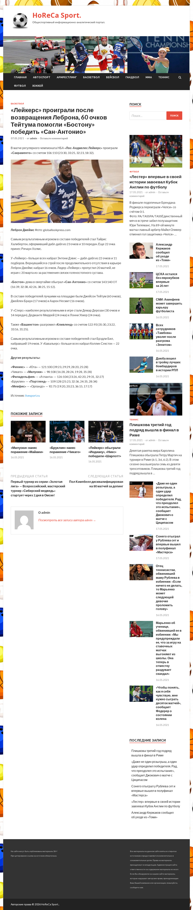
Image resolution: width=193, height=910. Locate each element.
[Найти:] (155, 115)
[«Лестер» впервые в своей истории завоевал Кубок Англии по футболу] (155, 168)
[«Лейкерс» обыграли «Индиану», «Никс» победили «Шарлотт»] (105, 443)
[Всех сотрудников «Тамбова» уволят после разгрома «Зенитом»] (141, 338)
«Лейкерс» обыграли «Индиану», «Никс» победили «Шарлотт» (104, 452)
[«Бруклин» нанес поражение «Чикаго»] (67, 443)
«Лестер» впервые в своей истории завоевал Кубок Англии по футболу (155, 181)
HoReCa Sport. (56, 15)
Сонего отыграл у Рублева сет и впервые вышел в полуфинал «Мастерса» (168, 544)
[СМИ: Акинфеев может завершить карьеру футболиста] (141, 312)
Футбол (20, 85)
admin (33, 138)
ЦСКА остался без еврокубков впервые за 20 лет (167, 279)
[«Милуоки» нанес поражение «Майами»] (28, 443)
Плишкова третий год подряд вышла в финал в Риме (154, 429)
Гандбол (132, 77)
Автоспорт (41, 77)
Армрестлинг (67, 77)
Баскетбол (91, 77)
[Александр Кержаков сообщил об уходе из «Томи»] (141, 257)
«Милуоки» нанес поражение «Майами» (27, 450)
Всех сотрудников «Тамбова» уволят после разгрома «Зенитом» (166, 334)
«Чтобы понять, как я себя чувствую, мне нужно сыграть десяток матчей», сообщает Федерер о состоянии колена (168, 703)
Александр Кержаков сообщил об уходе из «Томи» (164, 252)
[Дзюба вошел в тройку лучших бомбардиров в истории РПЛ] (141, 371)
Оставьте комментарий (54, 138)
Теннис (163, 77)
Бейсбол (112, 77)
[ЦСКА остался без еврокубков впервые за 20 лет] (141, 287)
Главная (20, 77)
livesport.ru (32, 395)
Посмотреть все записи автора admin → (67, 520)
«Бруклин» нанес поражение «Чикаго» (65, 450)
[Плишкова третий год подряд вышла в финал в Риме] (155, 416)
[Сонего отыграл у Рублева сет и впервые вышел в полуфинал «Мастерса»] (141, 549)
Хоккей (37, 85)
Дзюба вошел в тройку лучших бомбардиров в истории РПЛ (168, 364)
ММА (149, 77)
